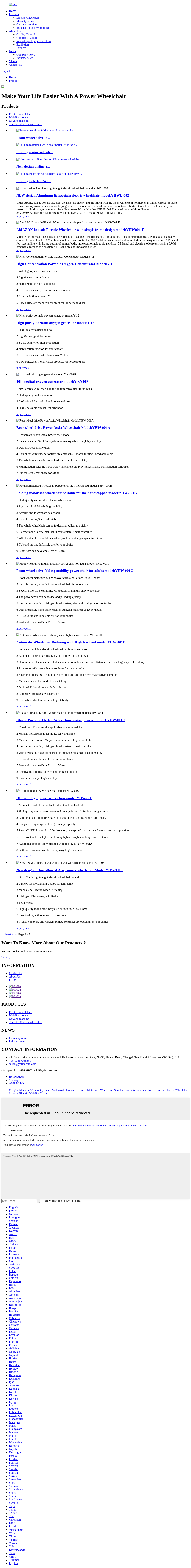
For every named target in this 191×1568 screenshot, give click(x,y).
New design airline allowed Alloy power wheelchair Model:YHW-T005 (69, 870)
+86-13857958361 (20, 1060)
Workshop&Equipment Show (33, 41)
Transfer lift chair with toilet (32, 27)
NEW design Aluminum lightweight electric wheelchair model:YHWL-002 (72, 195)
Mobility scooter (26, 21)
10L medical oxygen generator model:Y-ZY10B (52, 381)
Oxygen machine (26, 24)
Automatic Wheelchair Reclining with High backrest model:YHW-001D (71, 642)
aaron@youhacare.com (22, 1064)
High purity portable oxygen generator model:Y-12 (55, 323)
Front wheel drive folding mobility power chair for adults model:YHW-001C (74, 571)
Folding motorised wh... (34, 152)
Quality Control (25, 34)
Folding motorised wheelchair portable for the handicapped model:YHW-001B (76, 493)
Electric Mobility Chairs (33, 1093)
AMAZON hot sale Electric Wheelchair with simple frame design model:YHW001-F (80, 230)
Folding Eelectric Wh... (33, 181)
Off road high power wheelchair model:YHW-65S (54, 798)
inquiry (20, 216)
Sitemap (13, 1080)
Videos (13, 61)
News (12, 51)
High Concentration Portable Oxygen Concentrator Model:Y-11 (65, 264)
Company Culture (26, 37)
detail (28, 216)
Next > (9, 934)
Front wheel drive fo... (33, 138)
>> (16, 934)
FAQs (12, 979)
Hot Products (16, 1076)
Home (12, 10)
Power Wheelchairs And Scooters (144, 1090)
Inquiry (5, 957)
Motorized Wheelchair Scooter (105, 1090)
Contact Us (15, 64)
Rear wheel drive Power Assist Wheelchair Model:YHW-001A (63, 428)
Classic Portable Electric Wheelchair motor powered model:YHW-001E (70, 720)
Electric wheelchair (27, 17)
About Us (15, 31)
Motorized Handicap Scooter (69, 1090)
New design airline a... (33, 166)
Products (14, 14)
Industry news (24, 57)
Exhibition (22, 44)
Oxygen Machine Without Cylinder (29, 1090)
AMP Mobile (16, 1083)
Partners (21, 47)
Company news (25, 54)
